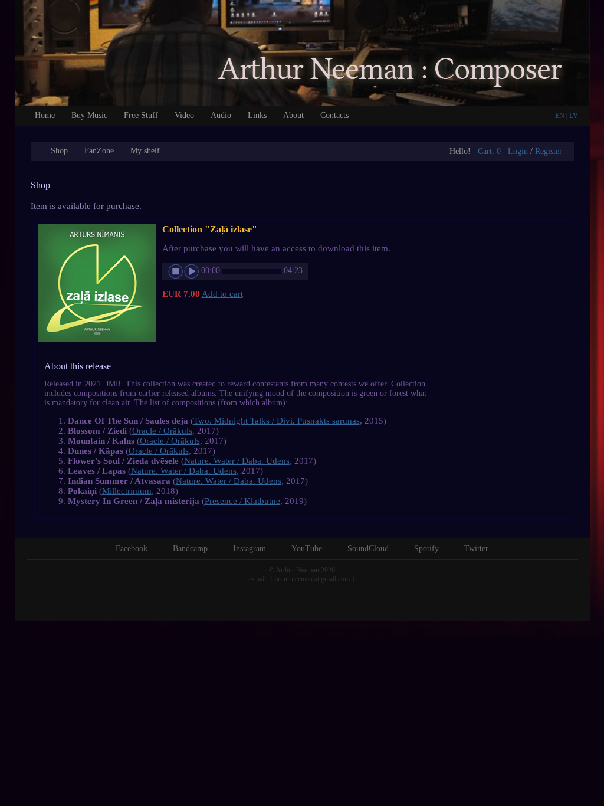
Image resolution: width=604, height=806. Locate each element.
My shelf (145, 150)
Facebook (131, 548)
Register (548, 151)
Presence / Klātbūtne (242, 501)
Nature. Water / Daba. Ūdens (237, 461)
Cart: (489, 151)
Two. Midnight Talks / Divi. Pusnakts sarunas (276, 420)
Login (518, 151)
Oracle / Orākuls (162, 430)
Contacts (334, 115)
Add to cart (222, 294)
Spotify (426, 548)
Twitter (476, 548)
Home (45, 115)
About (293, 115)
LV (573, 116)
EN (559, 116)
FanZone (99, 150)
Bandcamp (190, 548)
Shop (59, 150)
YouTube (306, 548)
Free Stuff (141, 115)
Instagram (249, 548)
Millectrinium (127, 491)
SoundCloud (368, 548)
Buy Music (89, 115)
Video (184, 115)
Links (257, 115)
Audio (221, 115)
